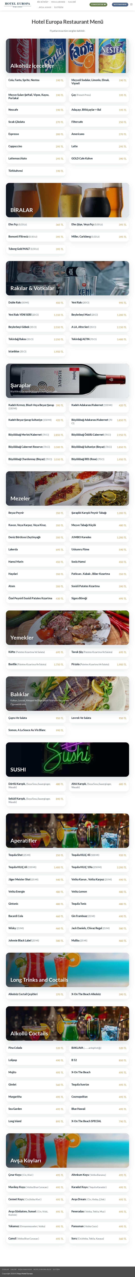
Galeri (13, 1269)
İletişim (58, 7)
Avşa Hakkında (25, 1269)
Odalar (5, 1269)
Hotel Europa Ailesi (42, 1269)
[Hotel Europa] (17, 5)
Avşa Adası (45, 7)
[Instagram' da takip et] (131, 4)
